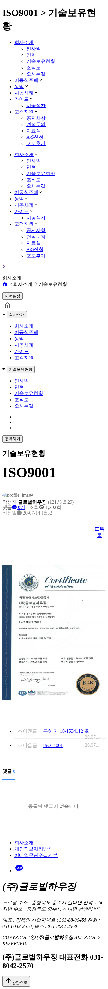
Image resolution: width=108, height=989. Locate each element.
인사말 (33, 48)
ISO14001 (53, 745)
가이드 (21, 99)
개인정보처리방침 (33, 848)
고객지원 (24, 111)
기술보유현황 (40, 61)
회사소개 (24, 42)
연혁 (31, 54)
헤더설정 (12, 296)
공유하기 (12, 439)
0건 (21, 507)
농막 (19, 86)
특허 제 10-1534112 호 (66, 731)
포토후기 (36, 143)
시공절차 (36, 105)
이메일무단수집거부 (36, 855)
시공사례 (24, 92)
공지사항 (36, 118)
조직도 (33, 67)
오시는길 (36, 73)
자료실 (33, 130)
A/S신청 (35, 137)
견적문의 (36, 124)
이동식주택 (26, 80)
